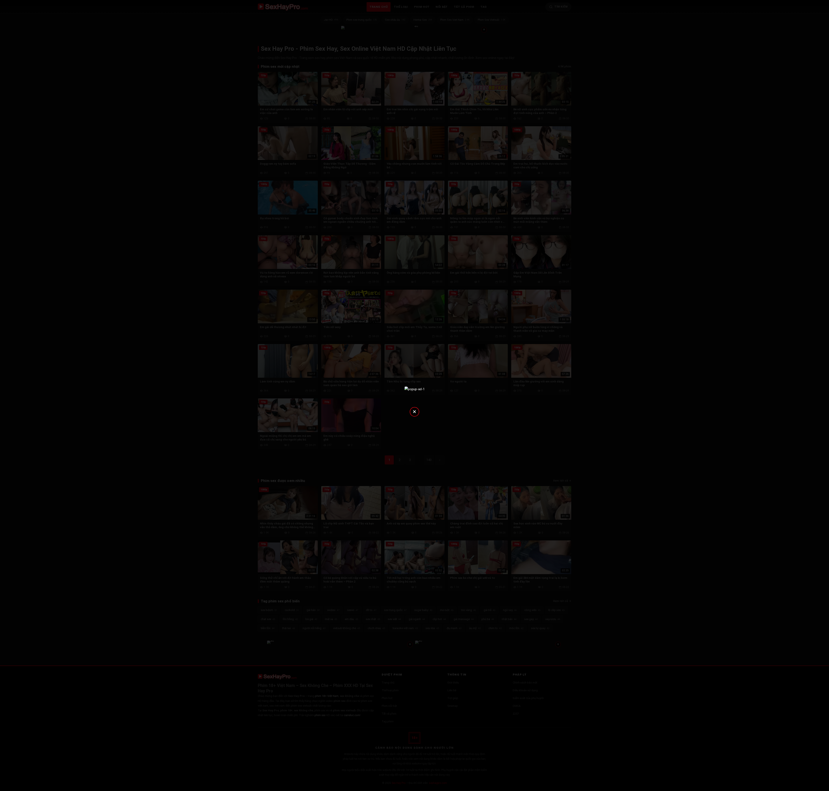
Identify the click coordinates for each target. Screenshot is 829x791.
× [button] (414, 411)
